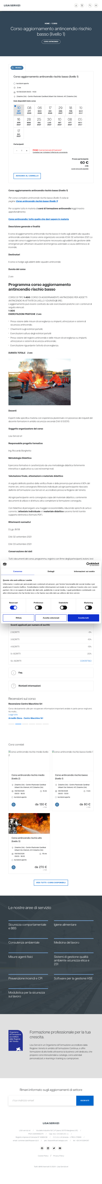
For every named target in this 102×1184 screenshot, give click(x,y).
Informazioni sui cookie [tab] (84, 571)
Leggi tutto (13, 715)
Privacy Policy (58, 1156)
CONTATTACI (85, 661)
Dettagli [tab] (51, 571)
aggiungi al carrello (27, 176)
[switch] (38, 608)
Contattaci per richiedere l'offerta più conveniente (50, 152)
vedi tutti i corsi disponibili (51, 883)
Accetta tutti (83, 618)
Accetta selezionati (51, 618)
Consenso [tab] (17, 571)
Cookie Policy (43, 1156)
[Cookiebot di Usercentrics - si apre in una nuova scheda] (88, 564)
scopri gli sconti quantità (79, 169)
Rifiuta (19, 618)
